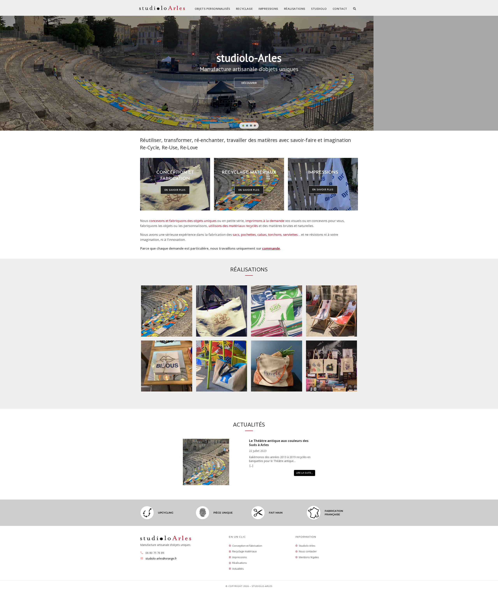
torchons (274, 234)
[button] (243, 126)
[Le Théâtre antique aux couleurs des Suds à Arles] (216, 462)
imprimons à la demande (264, 220)
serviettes (290, 234)
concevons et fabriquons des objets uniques (183, 220)
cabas (262, 234)
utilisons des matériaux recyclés (233, 225)
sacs (236, 234)
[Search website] (354, 8)
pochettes (248, 234)
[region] (249, 73)
